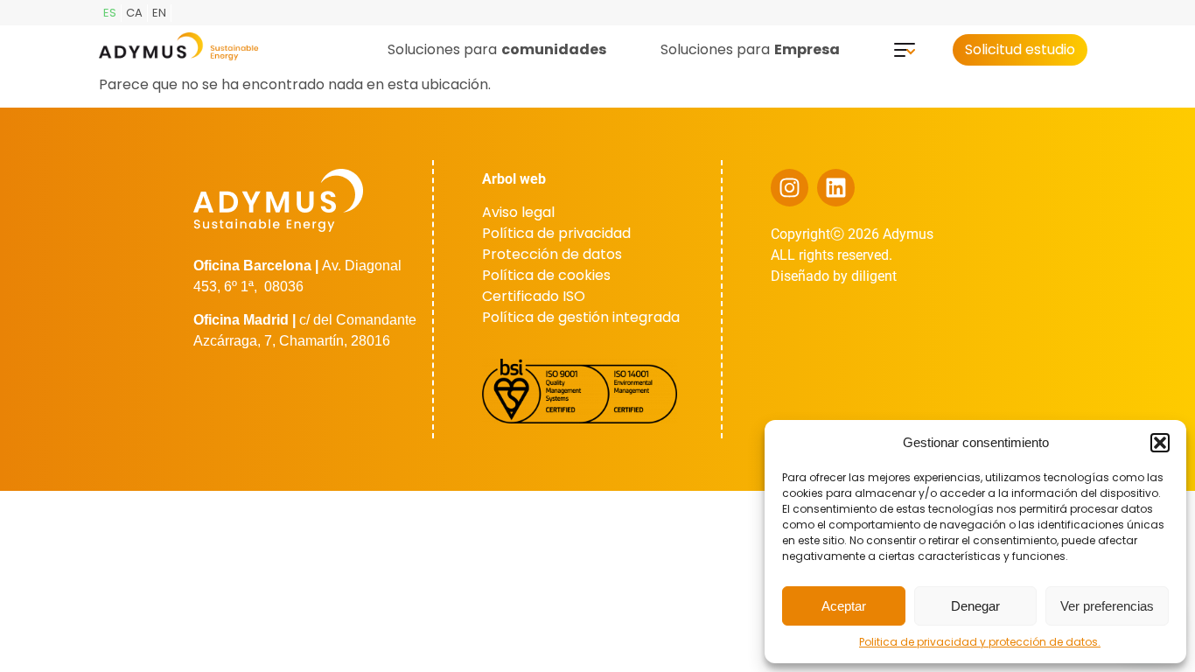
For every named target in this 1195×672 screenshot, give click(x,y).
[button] (1160, 443)
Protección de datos (552, 254)
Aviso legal (518, 212)
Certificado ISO (533, 296)
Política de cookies (546, 275)
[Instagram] (789, 187)
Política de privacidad (556, 233)
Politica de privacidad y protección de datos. (980, 641)
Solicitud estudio (1020, 49)
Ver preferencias (1107, 605)
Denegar (975, 605)
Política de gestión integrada (581, 317)
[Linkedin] (836, 187)
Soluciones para (497, 49)
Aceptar (843, 605)
